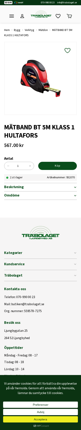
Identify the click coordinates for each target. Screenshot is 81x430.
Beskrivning (14, 187)
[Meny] (11, 16)
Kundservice (14, 264)
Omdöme (11, 195)
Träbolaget (13, 275)
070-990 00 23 (48, 2)
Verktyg (29, 30)
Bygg (17, 30)
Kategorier (13, 252)
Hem (7, 30)
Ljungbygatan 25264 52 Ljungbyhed (17, 334)
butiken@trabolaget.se (27, 304)
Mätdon (43, 30)
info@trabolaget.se (67, 2)
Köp (57, 166)
